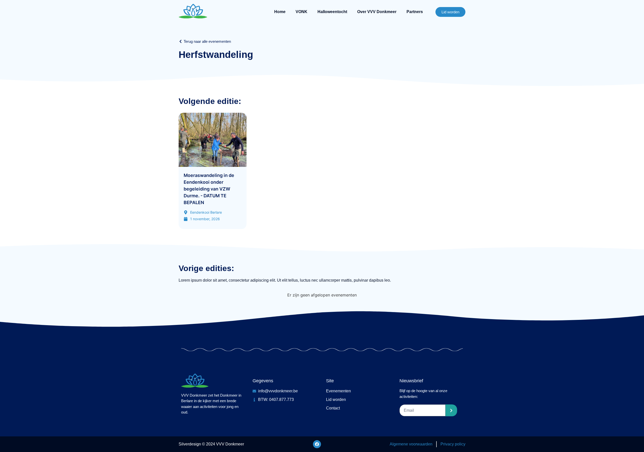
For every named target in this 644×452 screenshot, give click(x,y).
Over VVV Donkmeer (376, 12)
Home (280, 12)
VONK (301, 12)
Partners (415, 12)
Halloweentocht (332, 12)
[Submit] (451, 410)
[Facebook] (317, 444)
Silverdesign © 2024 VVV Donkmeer (211, 444)
